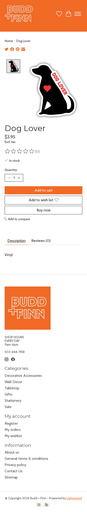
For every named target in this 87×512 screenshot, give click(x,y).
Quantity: (11, 170)
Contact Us (14, 471)
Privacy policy (15, 465)
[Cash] (39, 505)
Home (9, 41)
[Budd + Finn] (19, 14)
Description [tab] (16, 240)
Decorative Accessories (23, 375)
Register (11, 423)
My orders (13, 429)
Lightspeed (74, 498)
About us (12, 452)
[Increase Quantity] (19, 178)
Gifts (8, 394)
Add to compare (19, 219)
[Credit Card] (46, 505)
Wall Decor (13, 382)
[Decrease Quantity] (9, 178)
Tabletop (12, 388)
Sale (8, 407)
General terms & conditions (26, 458)
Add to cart (44, 190)
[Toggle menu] (77, 13)
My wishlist (13, 436)
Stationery (13, 400)
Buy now (44, 210)
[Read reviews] (20, 151)
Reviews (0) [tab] (41, 240)
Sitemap (11, 477)
